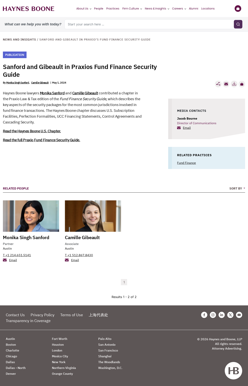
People (98, 8)
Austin (7, 248)
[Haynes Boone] (28, 8)
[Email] (226, 84)
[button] (242, 84)
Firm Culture (130, 8)
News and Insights (19, 39)
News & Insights (155, 8)
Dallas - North (16, 368)
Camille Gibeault (40, 82)
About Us (82, 8)
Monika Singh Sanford (17, 82)
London (57, 350)
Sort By (236, 188)
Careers (177, 8)
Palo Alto (104, 339)
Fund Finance (186, 163)
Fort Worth (59, 339)
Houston (58, 344)
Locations (208, 8)
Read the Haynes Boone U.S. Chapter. (32, 131)
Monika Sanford (52, 93)
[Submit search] (238, 24)
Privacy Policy (42, 314)
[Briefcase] (237, 8)
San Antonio (106, 344)
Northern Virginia (64, 368)
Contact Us (15, 314)
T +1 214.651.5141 (17, 255)
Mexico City (60, 356)
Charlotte (12, 350)
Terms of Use (71, 314)
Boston (11, 344)
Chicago (11, 356)
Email (187, 128)
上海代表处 (98, 314)
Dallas (10, 362)
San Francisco (108, 350)
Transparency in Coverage (28, 320)
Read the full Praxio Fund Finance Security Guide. (41, 140)
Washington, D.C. (110, 368)
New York (58, 362)
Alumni (193, 8)
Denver (11, 374)
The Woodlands (109, 362)
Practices (112, 8)
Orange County (62, 374)
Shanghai (104, 356)
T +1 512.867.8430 (79, 255)
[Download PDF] (234, 84)
